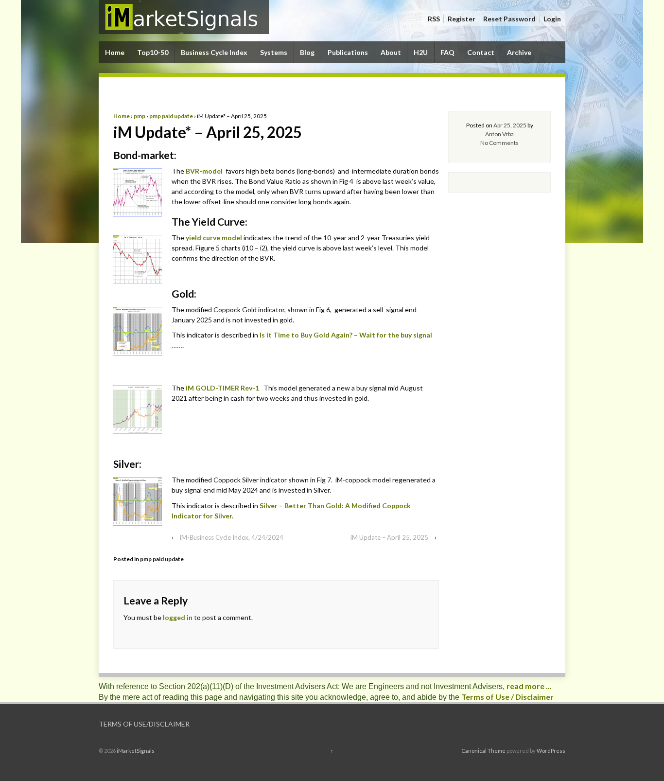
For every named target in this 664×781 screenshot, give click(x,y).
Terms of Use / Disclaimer (507, 696)
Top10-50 (152, 52)
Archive (519, 52)
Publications (348, 52)
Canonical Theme (483, 750)
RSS (434, 19)
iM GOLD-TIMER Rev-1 (223, 388)
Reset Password (509, 19)
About (391, 52)
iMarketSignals (135, 750)
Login (552, 19)
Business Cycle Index (214, 52)
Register (461, 19)
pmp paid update (171, 116)
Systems (273, 52)
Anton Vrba (499, 134)
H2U (421, 52)
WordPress (551, 750)
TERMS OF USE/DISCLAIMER (144, 724)
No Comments (499, 142)
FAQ (447, 52)
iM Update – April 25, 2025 (389, 537)
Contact (480, 52)
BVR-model (204, 171)
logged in (177, 617)
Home (114, 52)
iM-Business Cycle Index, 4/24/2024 (231, 537)
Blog (307, 52)
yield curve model (214, 237)
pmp (139, 116)
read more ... (529, 686)
